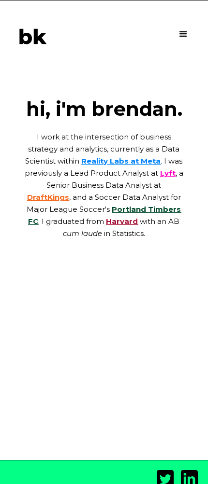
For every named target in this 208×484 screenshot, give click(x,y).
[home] (30, 37)
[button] (183, 34)
